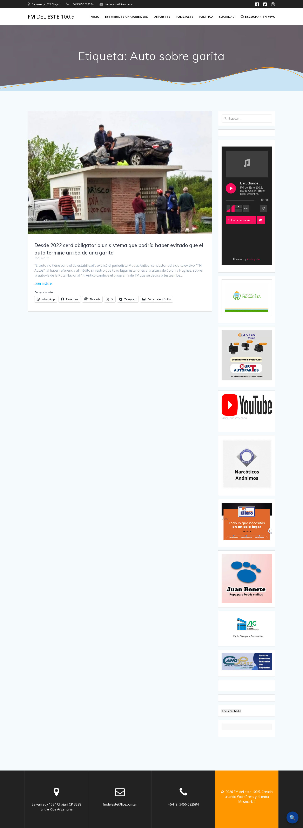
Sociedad (227, 17)
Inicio (94, 17)
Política (206, 17)
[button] (260, 220)
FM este (51, 16)
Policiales (184, 17)
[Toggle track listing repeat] (246, 208)
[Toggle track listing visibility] (263, 208)
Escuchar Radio (231, 711)
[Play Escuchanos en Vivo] (231, 188)
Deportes (162, 17)
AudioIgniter (254, 259)
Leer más (41, 283)
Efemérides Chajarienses (126, 17)
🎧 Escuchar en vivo (258, 17)
